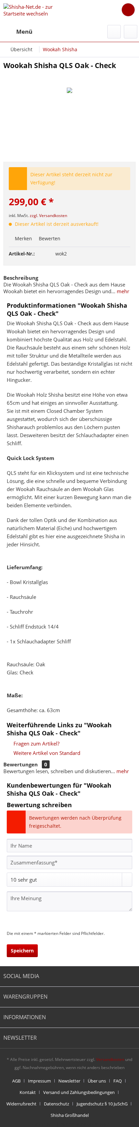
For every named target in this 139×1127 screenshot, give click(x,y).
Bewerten (48, 238)
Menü (24, 31)
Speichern (22, 950)
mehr (122, 291)
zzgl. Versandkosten (48, 215)
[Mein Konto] (130, 31)
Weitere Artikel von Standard (46, 753)
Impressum (39, 1081)
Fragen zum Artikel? (35, 743)
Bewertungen (20, 764)
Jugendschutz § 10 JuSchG (102, 1104)
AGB (16, 1081)
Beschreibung (20, 277)
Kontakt (28, 1092)
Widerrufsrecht (21, 1104)
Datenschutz (56, 1104)
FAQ (117, 1081)
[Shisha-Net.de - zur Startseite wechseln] (36, 11)
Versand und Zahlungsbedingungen (79, 1092)
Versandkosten (110, 1059)
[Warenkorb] (128, 10)
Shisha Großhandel (70, 1115)
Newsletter (69, 1081)
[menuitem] (18, 31)
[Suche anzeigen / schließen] (114, 31)
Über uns (97, 1081)
